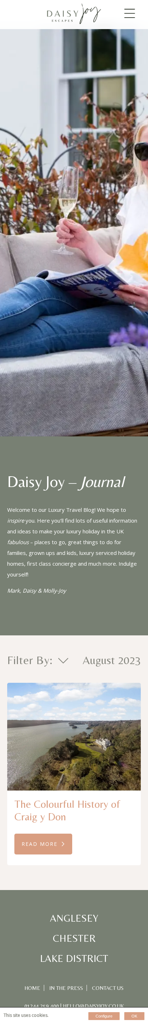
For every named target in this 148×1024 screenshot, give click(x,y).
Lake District (74, 958)
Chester (74, 938)
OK (134, 1016)
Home (32, 988)
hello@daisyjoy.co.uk (93, 1006)
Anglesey (74, 918)
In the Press (66, 988)
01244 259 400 (41, 1006)
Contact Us (108, 988)
